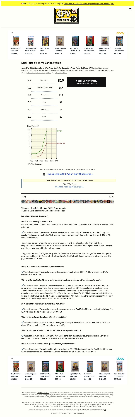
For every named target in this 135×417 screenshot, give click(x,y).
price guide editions (61, 73)
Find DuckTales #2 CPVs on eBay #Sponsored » (70, 174)
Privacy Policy (96, 406)
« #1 (23, 197)
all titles (48, 73)
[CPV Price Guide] (62, 24)
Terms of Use (84, 406)
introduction (31, 73)
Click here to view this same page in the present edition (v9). (89, 4)
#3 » (111, 197)
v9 (105, 410)
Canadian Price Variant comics (92, 410)
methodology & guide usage (70, 406)
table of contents (40, 73)
